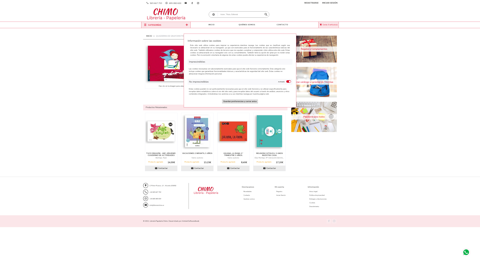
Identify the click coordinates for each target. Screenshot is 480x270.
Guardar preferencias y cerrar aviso (240, 101)
